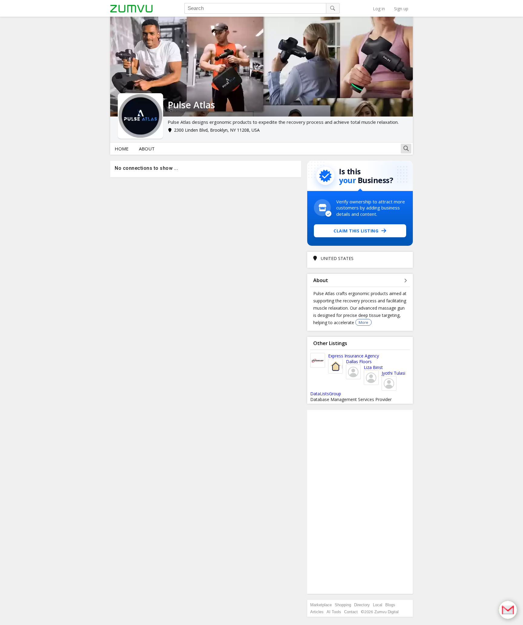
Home (122, 149)
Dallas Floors (359, 361)
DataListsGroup (325, 393)
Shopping (343, 605)
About (147, 149)
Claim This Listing (356, 231)
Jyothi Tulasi (393, 373)
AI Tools (334, 612)
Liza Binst (373, 367)
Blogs (390, 605)
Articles (317, 612)
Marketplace (321, 605)
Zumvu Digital (386, 612)
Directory (362, 605)
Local (377, 605)
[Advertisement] (360, 502)
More (363, 322)
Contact (351, 612)
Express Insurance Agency (353, 356)
